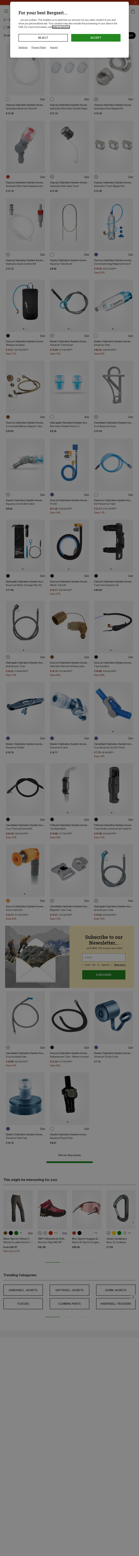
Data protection (61, 27)
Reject (43, 37)
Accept (96, 37)
